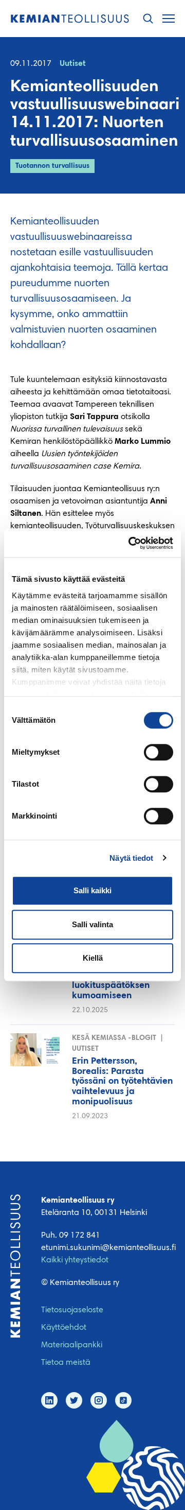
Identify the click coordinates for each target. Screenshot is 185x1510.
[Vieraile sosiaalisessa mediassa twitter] (74, 1400)
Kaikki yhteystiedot (74, 1260)
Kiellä (93, 957)
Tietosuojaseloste (72, 1310)
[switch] (158, 752)
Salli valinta (92, 924)
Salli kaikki (92, 890)
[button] (148, 19)
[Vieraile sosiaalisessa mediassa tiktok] (123, 1400)
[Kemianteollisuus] (70, 19)
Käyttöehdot (63, 1328)
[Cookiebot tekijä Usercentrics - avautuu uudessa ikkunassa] (130, 543)
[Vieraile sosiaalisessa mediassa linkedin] (49, 1400)
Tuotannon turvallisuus (52, 166)
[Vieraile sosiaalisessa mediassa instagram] (98, 1400)
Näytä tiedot (131, 858)
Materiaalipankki (71, 1345)
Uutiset (73, 64)
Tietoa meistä (65, 1363)
